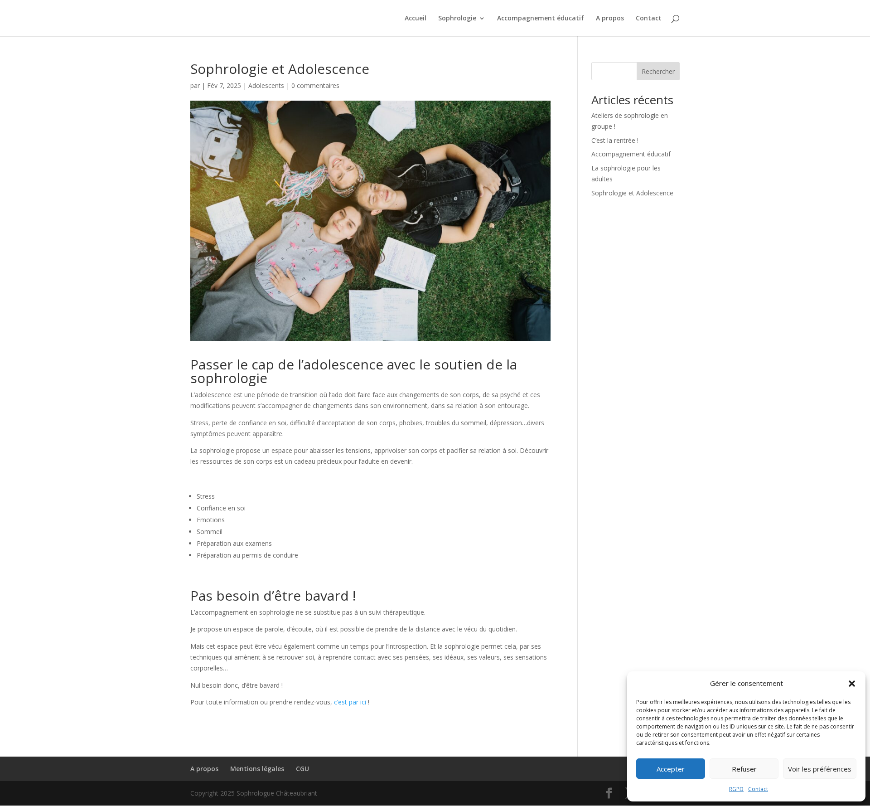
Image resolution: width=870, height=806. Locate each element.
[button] (851, 683)
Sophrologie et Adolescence (632, 193)
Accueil (415, 18)
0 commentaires (315, 85)
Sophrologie (457, 18)
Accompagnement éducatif (540, 18)
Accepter (671, 768)
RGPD (736, 789)
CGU (302, 768)
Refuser (744, 768)
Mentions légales (257, 768)
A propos (610, 18)
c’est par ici (350, 702)
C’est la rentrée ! (614, 140)
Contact (758, 789)
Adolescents (266, 85)
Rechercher (658, 71)
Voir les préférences (819, 768)
